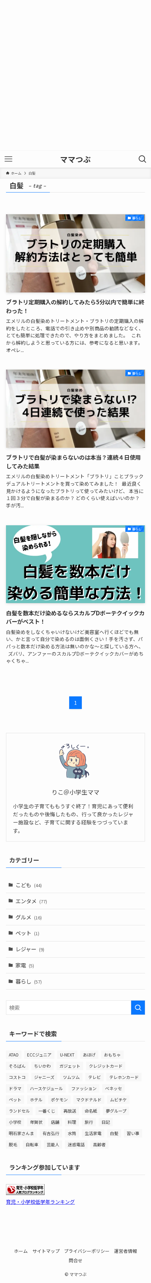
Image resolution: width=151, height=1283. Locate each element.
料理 (72, 1122)
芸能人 (53, 1144)
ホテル (36, 1099)
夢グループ (116, 1111)
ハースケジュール (46, 1088)
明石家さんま (21, 1133)
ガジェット (69, 1066)
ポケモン (59, 1099)
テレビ (94, 1077)
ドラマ (15, 1088)
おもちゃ (112, 1055)
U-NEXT (67, 1055)
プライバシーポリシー (87, 1251)
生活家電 (93, 1133)
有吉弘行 (50, 1133)
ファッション (84, 1088)
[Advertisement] (75, 75)
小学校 (15, 1122)
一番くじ (46, 1111)
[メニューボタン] (8, 159)
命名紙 (91, 1111)
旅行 (89, 1122)
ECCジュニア (39, 1055)
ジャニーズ (44, 1077)
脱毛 (13, 1144)
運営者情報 (125, 1251)
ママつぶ (75, 159)
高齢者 (99, 1144)
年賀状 (36, 1122)
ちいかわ (42, 1066)
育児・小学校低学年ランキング (40, 1201)
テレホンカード (124, 1077)
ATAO (14, 1055)
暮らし (28, 981)
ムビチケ (118, 1099)
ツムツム (71, 1077)
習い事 (133, 1133)
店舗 (55, 1122)
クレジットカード (106, 1066)
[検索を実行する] (138, 1007)
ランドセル (19, 1111)
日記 (105, 1122)
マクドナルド (88, 1099)
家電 (24, 965)
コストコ (17, 1077)
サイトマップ (46, 1251)
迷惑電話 (76, 1144)
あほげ (89, 1055)
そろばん (17, 1066)
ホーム (21, 1251)
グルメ (28, 917)
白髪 (114, 1133)
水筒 (72, 1133)
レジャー (29, 949)
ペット (27, 933)
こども (28, 885)
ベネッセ (113, 1088)
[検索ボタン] (142, 159)
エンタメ (31, 901)
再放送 (70, 1111)
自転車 (32, 1144)
